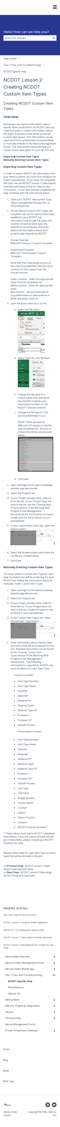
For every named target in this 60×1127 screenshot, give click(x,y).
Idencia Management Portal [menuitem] (20, 1024)
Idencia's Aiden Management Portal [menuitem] (24, 962)
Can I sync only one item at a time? (20, 914)
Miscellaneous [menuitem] (16, 987)
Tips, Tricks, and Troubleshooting (22, 65)
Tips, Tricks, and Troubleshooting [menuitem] (23, 975)
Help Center (10, 58)
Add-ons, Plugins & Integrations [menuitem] (22, 1005)
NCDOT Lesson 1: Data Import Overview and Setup (26, 867)
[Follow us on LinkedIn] (47, 1104)
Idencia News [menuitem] (12, 999)
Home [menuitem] (6, 1049)
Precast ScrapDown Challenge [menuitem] (21, 1030)
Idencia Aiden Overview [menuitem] (17, 956)
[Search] (54, 38)
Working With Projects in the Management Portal (30, 511)
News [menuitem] (6, 1070)
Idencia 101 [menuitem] (14, 993)
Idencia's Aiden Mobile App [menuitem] (19, 968)
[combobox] (27, 38)
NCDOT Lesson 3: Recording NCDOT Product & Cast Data (27, 874)
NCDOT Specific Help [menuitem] (20, 981)
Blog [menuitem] (5, 1060)
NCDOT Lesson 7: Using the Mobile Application (25, 922)
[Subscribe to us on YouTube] (54, 1104)
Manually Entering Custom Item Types (25, 159)
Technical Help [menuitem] (13, 1018)
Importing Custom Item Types (21, 156)
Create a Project (36, 609)
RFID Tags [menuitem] (8, 1081)
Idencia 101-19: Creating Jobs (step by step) (23, 930)
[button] (54, 957)
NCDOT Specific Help (14, 71)
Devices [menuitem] (9, 1012)
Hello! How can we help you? (26, 32)
